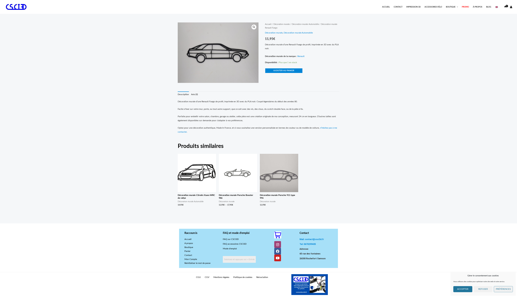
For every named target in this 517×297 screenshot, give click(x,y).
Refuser (483, 289)
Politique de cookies (242, 277)
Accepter (462, 289)
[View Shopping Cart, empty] (505, 7)
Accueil (386, 7)
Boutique (450, 7)
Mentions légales (221, 277)
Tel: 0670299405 (308, 244)
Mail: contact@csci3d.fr (312, 239)
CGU (198, 277)
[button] (456, 7)
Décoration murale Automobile (305, 24)
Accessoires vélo (433, 7)
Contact (398, 7)
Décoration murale (281, 24)
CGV (207, 277)
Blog (488, 7)
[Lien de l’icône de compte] (511, 7)
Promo (465, 7)
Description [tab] (183, 94)
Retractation (262, 277)
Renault (301, 56)
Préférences (503, 289)
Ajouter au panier (283, 71)
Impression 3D (413, 7)
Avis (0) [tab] (194, 94)
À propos (477, 7)
